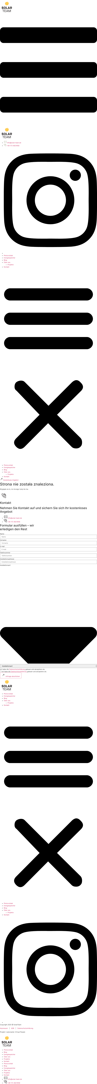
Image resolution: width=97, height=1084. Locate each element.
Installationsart (5, 565)
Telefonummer (5, 552)
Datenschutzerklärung (17, 669)
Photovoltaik (8, 255)
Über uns (7, 262)
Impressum (4, 1028)
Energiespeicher (9, 258)
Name (2, 534)
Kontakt (6, 267)
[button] (48, 366)
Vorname (3, 540)
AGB (13, 1028)
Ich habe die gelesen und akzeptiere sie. (22, 669)
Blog (5, 260)
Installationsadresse (7, 559)
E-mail (2, 546)
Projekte (11, 265)
